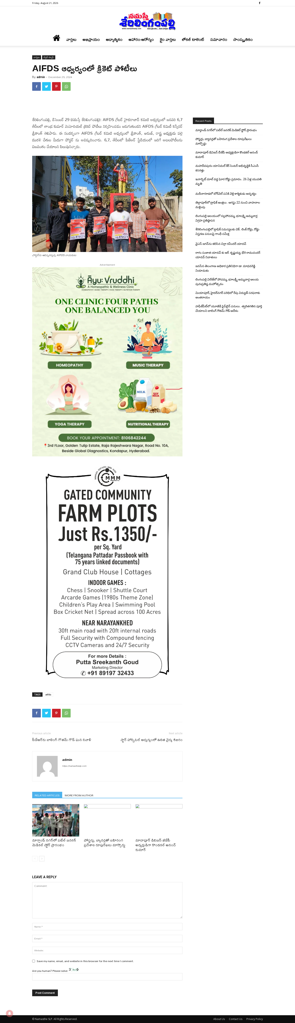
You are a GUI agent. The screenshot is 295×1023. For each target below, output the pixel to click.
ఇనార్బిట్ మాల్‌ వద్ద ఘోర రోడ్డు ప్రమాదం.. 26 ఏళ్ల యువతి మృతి (228, 181)
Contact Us (235, 1019)
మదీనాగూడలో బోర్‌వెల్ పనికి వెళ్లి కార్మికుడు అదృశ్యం (225, 193)
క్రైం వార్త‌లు (168, 39)
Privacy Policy (254, 1019)
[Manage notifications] (9, 1013)
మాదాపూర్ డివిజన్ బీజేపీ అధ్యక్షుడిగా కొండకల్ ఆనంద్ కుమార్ (155, 845)
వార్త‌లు (71, 39)
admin (41, 77)
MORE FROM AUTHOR (79, 795)
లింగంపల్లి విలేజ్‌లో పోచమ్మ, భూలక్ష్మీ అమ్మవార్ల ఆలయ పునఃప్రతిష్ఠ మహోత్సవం (227, 282)
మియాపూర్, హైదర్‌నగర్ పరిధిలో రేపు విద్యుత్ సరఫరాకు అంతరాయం (227, 295)
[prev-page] (35, 858)
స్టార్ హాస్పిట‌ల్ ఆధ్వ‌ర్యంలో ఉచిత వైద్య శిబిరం (151, 739)
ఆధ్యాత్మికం (114, 39)
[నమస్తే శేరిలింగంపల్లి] (147, 20)
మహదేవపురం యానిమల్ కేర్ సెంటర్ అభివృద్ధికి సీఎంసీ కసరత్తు (227, 168)
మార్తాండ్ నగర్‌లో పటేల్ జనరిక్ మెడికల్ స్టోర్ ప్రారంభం (54, 842)
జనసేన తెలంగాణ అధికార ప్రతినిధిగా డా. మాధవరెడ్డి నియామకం (225, 268)
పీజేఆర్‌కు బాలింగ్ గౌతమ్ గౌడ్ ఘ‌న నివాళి (61, 739)
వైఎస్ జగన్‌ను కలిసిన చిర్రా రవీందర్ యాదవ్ (220, 243)
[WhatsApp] (66, 86)
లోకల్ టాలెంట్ (193, 39)
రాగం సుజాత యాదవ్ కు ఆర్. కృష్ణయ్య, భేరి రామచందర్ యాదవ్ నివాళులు (227, 255)
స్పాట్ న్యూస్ (48, 57)
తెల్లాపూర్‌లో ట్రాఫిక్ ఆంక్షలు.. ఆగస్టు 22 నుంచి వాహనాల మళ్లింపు (227, 205)
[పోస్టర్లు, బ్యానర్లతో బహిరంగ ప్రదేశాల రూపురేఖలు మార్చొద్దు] (107, 820)
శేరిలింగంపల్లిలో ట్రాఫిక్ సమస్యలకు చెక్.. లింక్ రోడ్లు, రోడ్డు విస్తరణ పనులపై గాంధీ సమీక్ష (227, 232)
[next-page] (41, 858)
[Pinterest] (56, 86)
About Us (219, 1019)
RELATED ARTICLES (47, 795)
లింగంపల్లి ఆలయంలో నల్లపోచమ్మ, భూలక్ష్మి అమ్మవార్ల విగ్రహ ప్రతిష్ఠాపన (226, 218)
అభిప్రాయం (91, 39)
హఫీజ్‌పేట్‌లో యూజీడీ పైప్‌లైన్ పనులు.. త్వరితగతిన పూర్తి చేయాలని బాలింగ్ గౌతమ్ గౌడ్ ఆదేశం (228, 308)
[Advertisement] (107, 105)
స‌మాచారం (218, 39)
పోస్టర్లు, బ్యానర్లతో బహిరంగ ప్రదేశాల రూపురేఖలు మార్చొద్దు (104, 842)
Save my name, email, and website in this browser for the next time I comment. (85, 961)
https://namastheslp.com (74, 766)
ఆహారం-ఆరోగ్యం (141, 39)
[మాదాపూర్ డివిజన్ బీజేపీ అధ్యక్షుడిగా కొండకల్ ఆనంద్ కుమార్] (158, 820)
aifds (48, 694)
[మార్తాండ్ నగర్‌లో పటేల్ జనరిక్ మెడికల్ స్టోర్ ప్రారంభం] (55, 820)
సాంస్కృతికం (243, 39)
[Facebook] (259, 3)
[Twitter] (46, 86)
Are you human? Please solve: (50, 971)
